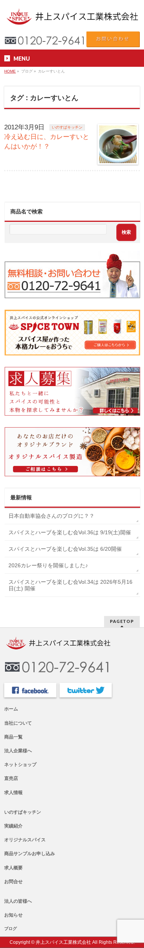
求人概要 (13, 867)
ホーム (11, 709)
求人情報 (13, 792)
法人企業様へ (18, 750)
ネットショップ (20, 764)
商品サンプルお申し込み (29, 853)
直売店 (11, 778)
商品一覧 (13, 737)
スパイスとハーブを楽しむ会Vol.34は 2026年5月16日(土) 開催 (70, 585)
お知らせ (13, 915)
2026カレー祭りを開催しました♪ (48, 565)
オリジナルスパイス (25, 839)
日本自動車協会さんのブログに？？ (51, 516)
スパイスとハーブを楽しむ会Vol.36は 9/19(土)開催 (69, 532)
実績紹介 (13, 826)
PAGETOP (122, 621)
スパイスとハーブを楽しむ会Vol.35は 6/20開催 (65, 549)
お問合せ (13, 881)
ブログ (10, 928)
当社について (18, 723)
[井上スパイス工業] (71, 17)
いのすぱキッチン (67, 127)
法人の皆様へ (18, 901)
